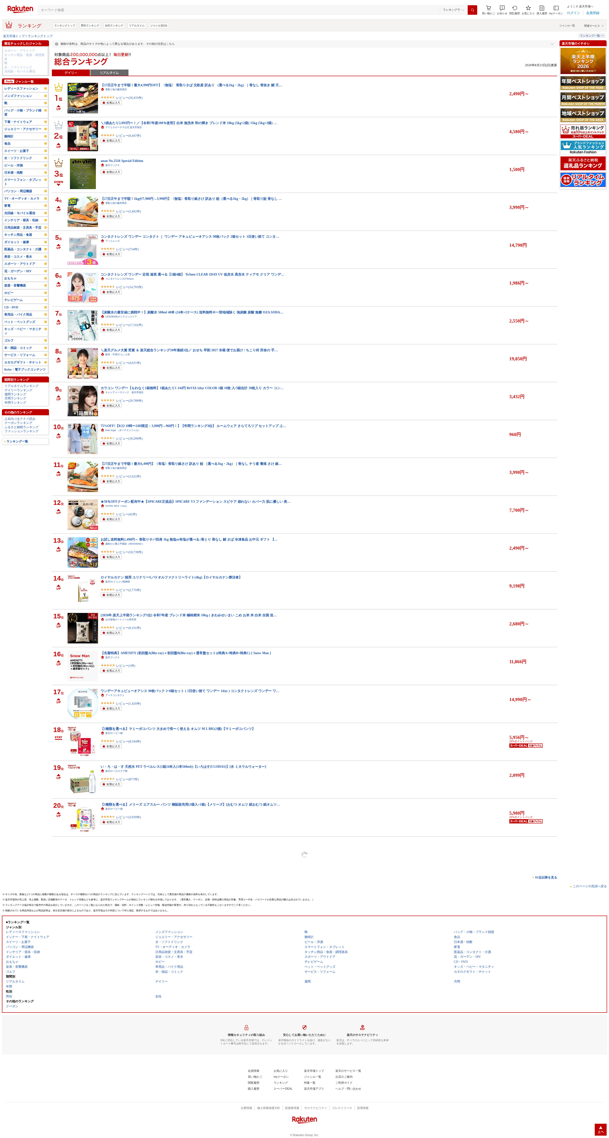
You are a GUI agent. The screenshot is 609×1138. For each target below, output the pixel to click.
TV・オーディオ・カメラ (21, 198)
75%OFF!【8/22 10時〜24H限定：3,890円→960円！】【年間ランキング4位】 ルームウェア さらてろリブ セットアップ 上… (193, 426)
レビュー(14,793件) (129, 287)
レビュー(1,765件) (128, 893)
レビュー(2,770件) (128, 590)
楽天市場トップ (14, 36)
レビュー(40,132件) (129, 930)
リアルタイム (137, 25)
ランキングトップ (64, 25)
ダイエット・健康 (16, 242)
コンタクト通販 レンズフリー (122, 884)
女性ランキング (114, 25)
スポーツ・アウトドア (19, 50)
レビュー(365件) (127, 855)
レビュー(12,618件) (129, 1120)
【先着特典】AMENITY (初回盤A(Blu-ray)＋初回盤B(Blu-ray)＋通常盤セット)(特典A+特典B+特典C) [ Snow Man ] (186, 653)
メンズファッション (18, 96)
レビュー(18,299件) (129, 438)
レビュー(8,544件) (128, 741)
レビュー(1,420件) (128, 703)
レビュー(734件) (127, 249)
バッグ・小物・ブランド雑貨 (22, 112)
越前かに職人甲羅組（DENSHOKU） (124, 543)
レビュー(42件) (126, 514)
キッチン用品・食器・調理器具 (24, 57)
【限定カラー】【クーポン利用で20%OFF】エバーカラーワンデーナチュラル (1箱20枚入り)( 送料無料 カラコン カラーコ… (193, 918)
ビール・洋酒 (13, 165)
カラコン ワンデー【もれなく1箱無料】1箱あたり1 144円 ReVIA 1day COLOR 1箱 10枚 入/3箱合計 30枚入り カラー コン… (192, 388)
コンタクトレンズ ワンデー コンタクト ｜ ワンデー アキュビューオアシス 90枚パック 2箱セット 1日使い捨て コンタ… (190, 236)
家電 (7, 205)
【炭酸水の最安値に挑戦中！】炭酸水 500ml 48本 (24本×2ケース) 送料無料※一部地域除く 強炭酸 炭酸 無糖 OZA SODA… (192, 312)
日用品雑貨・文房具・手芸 (22, 227)
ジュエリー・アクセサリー (22, 129)
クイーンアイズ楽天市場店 (119, 922)
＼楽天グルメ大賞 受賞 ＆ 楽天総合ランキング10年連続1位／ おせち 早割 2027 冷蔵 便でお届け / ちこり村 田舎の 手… (189, 350)
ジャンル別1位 (158, 25)
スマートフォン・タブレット (22, 181)
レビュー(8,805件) (128, 968)
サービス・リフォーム (19, 355)
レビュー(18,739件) (129, 552)
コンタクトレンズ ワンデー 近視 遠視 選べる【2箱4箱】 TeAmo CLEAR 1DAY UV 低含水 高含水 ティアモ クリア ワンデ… (192, 274)
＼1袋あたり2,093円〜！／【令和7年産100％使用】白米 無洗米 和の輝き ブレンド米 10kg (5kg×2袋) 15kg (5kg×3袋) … (189, 123)
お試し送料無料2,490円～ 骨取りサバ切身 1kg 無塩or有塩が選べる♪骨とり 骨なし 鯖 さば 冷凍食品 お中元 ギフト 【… (189, 539)
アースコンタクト (114, 695)
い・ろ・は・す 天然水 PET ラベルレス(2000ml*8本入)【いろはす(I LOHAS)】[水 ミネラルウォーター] (178, 994)
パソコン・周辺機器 (18, 191)
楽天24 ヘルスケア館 (116, 771)
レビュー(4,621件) (128, 363)
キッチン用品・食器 (18, 234)
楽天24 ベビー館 (114, 733)
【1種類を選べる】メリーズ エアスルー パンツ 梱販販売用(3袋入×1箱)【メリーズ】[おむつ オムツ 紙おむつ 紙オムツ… (190, 804)
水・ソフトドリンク (18, 67)
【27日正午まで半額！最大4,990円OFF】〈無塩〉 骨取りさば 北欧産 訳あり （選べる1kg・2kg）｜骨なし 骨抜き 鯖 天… (191, 85)
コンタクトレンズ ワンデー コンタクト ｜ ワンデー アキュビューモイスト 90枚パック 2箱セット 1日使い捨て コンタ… (190, 1031)
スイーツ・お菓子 (16, 151)
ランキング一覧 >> (592, 35)
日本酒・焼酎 (13, 172)
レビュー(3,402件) (128, 211)
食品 (7, 143)
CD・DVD (11, 307)
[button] (502, 10)
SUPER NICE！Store (116, 506)
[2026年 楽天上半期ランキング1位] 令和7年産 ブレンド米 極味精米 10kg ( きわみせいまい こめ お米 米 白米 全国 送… (189, 615)
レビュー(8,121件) (128, 1044)
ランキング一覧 (17, 441)
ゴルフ (9, 340)
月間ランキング (15, 398)
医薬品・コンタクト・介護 (22, 249)
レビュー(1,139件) (128, 1006)
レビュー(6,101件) (128, 628)
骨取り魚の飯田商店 (116, 89)
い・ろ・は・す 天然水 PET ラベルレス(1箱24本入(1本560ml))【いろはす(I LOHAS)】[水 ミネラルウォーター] (183, 766)
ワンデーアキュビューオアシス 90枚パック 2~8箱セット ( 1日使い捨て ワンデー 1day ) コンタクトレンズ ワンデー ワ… (190, 691)
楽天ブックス (112, 165)
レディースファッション (21, 88)
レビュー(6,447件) (128, 135)
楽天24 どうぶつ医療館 (117, 581)
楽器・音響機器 (15, 285)
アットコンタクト (114, 1111)
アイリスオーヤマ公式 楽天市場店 (123, 127)
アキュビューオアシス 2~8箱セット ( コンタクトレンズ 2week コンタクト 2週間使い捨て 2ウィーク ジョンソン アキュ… (191, 842)
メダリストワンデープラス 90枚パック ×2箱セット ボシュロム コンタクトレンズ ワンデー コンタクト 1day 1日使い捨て (190, 880)
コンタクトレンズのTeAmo (119, 278)
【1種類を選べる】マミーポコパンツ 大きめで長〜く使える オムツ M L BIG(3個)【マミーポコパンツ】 (178, 729)
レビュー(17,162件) (129, 325)
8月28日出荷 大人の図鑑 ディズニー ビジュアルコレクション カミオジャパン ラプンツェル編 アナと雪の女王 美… (193, 1069)
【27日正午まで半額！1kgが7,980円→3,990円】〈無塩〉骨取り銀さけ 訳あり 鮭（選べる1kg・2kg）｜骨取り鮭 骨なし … (191, 199)
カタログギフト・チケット (22, 362)
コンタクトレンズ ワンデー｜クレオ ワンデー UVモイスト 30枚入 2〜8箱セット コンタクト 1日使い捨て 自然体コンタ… (191, 1107)
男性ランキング (90, 25)
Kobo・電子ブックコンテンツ (25, 369)
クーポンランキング (18, 423)
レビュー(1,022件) (128, 476)
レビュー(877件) (127, 779)
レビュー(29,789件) (129, 400)
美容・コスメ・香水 (18, 256)
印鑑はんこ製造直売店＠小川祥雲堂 (124, 1074)
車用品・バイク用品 (18, 314)
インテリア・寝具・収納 (21, 220)
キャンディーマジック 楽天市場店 (124, 392)
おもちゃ (10, 278)
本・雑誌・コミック (18, 348)
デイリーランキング (18, 390)
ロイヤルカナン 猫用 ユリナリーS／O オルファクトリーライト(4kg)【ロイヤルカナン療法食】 (171, 577)
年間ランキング (15, 402)
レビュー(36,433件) (129, 98)
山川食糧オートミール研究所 (120, 619)
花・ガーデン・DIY (17, 271)
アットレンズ (112, 241)
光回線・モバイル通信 (19, 71)
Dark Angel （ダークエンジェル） (123, 430)
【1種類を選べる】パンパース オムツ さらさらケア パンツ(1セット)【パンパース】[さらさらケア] (174, 956)
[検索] (472, 10)
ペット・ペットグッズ (19, 322)
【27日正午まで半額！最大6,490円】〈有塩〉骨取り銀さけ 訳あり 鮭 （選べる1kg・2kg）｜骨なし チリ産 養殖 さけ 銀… (191, 464)
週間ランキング (15, 394)
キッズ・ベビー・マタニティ (22, 331)
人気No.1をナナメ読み (20, 419)
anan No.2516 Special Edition (122, 161)
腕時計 (9, 136)
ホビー (9, 293)
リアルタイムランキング (22, 386)
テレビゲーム (13, 300)
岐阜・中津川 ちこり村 (117, 354)
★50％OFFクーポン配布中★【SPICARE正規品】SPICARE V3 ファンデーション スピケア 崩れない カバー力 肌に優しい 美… (195, 501)
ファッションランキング (22, 431)
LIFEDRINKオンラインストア (121, 316)
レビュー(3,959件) (128, 817)
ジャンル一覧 (567, 25)
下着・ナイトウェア (18, 122)
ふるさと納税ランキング (22, 427)
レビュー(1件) (125, 665)
